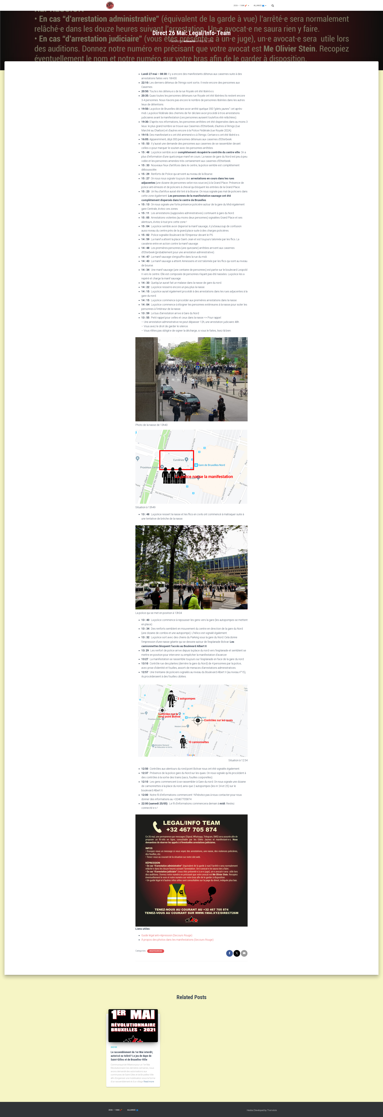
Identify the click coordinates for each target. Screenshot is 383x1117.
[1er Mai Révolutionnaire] (110, 5)
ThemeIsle (272, 1110)
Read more (149, 1081)
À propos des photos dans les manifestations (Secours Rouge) (177, 939)
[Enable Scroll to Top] (377, 1111)
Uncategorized (155, 951)
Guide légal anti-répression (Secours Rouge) (166, 935)
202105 (114, 1047)
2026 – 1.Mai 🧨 (241, 5)
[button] (248, 5)
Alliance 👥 (259, 5)
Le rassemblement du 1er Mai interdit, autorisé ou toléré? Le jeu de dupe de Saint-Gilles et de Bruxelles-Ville (132, 1055)
